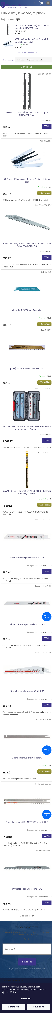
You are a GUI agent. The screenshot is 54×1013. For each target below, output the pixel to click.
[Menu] (48, 3)
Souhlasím (38, 1006)
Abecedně (39, 60)
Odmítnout (13, 1006)
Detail (46, 126)
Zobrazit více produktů (25, 52)
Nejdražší (30, 60)
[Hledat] (35, 3)
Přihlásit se (27, 962)
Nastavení (26, 998)
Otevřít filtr (27, 67)
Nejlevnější (20, 60)
